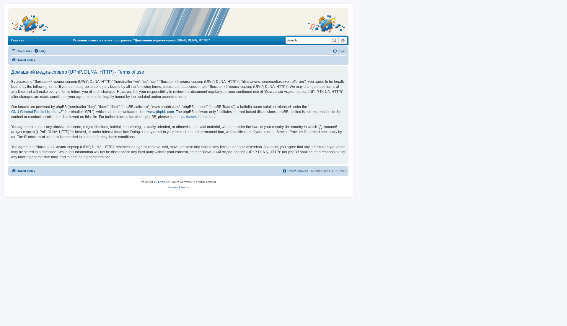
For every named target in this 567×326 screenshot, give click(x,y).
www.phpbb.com (160, 112)
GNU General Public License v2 (36, 112)
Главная (17, 40)
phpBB (162, 181)
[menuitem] (40, 51)
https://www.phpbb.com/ (196, 117)
